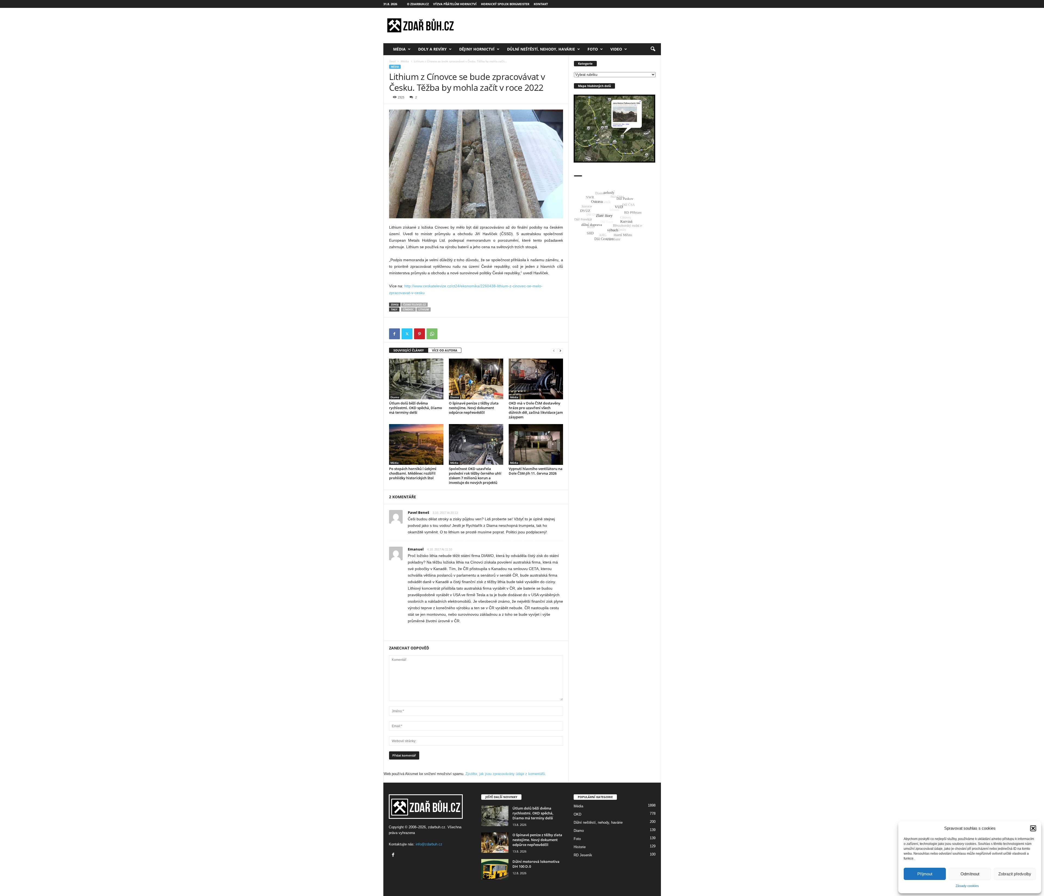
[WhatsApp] (432, 333)
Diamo (394, 397)
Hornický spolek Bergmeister (505, 4)
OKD (577, 814)
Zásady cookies (967, 886)
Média (399, 49)
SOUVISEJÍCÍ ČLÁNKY (408, 350)
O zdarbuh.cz (418, 4)
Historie (580, 847)
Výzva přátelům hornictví (455, 4)
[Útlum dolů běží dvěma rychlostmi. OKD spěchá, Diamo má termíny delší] (416, 379)
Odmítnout (970, 874)
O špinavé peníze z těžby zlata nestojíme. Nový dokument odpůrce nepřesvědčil (474, 408)
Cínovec (408, 309)
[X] (407, 333)
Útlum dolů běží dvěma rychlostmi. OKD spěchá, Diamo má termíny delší (415, 408)
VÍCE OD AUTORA (444, 350)
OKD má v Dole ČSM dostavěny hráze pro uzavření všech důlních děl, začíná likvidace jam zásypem (536, 410)
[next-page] (560, 350)
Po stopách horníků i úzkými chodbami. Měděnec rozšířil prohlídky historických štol (412, 473)
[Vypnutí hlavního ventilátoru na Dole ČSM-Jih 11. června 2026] (536, 444)
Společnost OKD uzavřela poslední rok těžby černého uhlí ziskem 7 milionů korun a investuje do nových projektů (475, 475)
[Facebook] (394, 333)
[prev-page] (554, 350)
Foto (593, 49)
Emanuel (416, 549)
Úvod (392, 61)
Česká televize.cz (414, 304)
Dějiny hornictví (477, 49)
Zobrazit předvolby (1014, 874)
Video (616, 49)
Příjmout (924, 874)
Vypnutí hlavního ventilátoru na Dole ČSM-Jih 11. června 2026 (536, 471)
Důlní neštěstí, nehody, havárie (541, 49)
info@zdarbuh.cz (429, 844)
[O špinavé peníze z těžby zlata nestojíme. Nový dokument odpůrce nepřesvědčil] (476, 379)
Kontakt (541, 4)
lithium (423, 309)
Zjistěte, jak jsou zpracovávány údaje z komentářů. (505, 774)
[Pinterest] (419, 333)
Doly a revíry (432, 49)
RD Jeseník (583, 855)
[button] (1033, 828)
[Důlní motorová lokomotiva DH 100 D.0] (494, 869)
